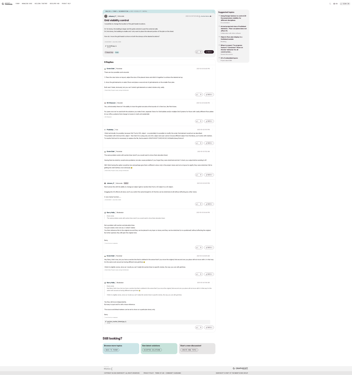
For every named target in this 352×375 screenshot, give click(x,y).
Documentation (225, 22)
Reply (210, 52)
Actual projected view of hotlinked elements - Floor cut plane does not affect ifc (234, 28)
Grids (116, 52)
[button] (197, 51)
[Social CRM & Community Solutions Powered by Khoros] (108, 368)
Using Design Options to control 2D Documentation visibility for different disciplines (233, 18)
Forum (17, 3)
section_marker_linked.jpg (115, 321)
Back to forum (112, 350)
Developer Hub (54, 3)
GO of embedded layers (229, 58)
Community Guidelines (173, 373)
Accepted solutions (152, 350)
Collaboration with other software (231, 33)
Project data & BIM (226, 60)
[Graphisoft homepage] (240, 368)
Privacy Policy (149, 373)
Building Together (41, 3)
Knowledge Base (27, 3)
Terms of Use (159, 373)
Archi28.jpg (111, 46)
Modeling (223, 41)
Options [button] (213, 11)
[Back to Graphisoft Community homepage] (7, 3)
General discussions (227, 54)
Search (330, 4)
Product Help (66, 3)
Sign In (346, 3)
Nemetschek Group (241, 373)
